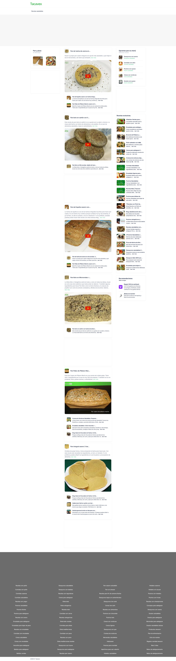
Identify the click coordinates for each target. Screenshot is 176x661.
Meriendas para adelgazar (154, 621)
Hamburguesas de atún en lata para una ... (84, 510)
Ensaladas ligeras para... (133, 173)
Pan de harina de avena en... (80, 51)
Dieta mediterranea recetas (65, 641)
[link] (120, 287)
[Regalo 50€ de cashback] (121, 287)
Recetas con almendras (110, 609)
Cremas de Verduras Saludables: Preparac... (84, 418)
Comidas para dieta (66, 625)
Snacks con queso (129, 81)
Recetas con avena (21, 617)
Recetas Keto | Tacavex (133, 188)
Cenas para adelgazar (66, 597)
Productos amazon (155, 629)
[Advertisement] (88, 30)
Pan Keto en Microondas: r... (80, 277)
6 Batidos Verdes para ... (133, 119)
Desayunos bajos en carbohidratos (110, 597)
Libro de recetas (155, 637)
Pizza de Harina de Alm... (133, 242)
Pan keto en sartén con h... (79, 118)
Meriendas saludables (110, 637)
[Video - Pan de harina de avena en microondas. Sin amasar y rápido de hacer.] (88, 76)
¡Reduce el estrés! (129, 293)
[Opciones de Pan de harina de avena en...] (110, 51)
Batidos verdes (21, 653)
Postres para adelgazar (21, 613)
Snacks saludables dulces (154, 625)
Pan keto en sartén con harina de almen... (84, 329)
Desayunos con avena (131, 56)
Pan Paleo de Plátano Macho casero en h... (84, 104)
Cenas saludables (21, 637)
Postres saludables (21, 605)
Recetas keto (66, 609)
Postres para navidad (110, 645)
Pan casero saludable (110, 585)
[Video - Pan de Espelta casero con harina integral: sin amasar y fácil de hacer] (88, 236)
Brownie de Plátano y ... (133, 135)
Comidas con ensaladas (21, 633)
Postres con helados (154, 593)
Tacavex (37, 659)
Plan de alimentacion (154, 633)
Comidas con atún (129, 62)
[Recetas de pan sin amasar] (38, 61)
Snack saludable (128, 82)
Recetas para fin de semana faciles (110, 593)
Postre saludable (128, 70)
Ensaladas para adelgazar (21, 621)
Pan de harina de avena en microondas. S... (84, 256)
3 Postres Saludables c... (133, 235)
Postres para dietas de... (133, 196)
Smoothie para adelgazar (21, 645)
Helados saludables (110, 653)
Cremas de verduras (110, 633)
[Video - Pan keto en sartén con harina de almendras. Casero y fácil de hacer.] (88, 144)
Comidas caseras (21, 593)
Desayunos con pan (110, 629)
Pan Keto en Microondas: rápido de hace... (84, 165)
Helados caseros (154, 585)
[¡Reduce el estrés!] (121, 295)
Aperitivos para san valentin (110, 649)
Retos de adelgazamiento (155, 649)
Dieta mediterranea (66, 629)
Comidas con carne (66, 613)
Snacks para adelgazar (154, 617)
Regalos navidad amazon (155, 641)
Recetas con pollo (21, 585)
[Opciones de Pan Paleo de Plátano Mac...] (110, 371)
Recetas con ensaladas (21, 629)
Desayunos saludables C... (134, 250)
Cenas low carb (110, 605)
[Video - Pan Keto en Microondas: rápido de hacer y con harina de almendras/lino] (88, 308)
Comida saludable (129, 64)
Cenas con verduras (130, 75)
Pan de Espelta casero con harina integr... (84, 96)
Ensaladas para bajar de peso (21, 625)
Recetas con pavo (65, 637)
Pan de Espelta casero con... (80, 207)
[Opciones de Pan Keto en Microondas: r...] (110, 277)
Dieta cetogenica (65, 605)
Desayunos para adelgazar (65, 649)
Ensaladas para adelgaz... (134, 127)
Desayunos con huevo (66, 645)
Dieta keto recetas (66, 621)
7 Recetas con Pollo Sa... (133, 204)
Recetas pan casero (66, 653)
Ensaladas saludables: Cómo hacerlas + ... (84, 425)
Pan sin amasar (110, 589)
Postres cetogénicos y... (133, 219)
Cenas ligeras (110, 625)
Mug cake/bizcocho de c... (134, 211)
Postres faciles (21, 609)
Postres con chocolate (110, 613)
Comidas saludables (21, 597)
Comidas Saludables (132, 165)
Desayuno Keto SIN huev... (134, 258)
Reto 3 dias (154, 645)
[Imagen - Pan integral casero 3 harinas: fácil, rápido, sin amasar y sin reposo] (88, 475)
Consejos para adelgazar (155, 605)
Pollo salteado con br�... (134, 142)
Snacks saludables (155, 613)
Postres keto (110, 617)
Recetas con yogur (21, 601)
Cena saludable (128, 76)
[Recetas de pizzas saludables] (51, 61)
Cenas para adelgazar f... (133, 150)
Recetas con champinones (154, 601)
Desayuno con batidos (66, 589)
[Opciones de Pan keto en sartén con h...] (110, 118)
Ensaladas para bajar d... (133, 265)
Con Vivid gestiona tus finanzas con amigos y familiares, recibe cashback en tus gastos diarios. (132, 287)
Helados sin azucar (155, 589)
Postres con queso (130, 69)
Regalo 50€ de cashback (131, 284)
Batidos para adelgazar (21, 649)
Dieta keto (66, 601)
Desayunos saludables (66, 585)
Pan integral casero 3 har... (79, 446)
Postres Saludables (132, 181)
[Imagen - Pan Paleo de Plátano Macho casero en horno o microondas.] (88, 398)
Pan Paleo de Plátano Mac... (80, 371)
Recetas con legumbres (65, 593)
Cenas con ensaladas (21, 641)
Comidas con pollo (21, 589)
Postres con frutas (155, 597)
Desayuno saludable (129, 58)
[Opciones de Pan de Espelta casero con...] (110, 207)
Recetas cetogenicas (65, 617)
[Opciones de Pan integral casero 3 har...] (110, 446)
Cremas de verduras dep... (134, 158)
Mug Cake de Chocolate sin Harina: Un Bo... (84, 433)
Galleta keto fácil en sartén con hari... (82, 503)
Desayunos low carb (110, 601)
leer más (93, 57)
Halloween (110, 641)
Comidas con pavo (66, 633)
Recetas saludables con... (134, 227)
